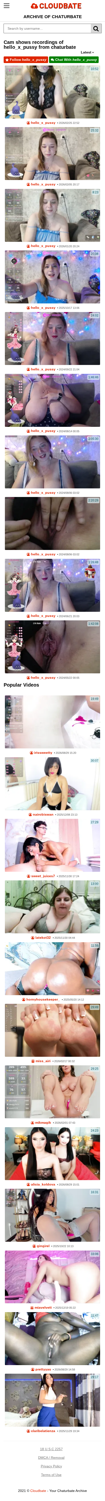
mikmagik (42, 1122)
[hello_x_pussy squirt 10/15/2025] (52, 276)
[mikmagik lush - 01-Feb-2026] (52, 1091)
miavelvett (43, 1307)
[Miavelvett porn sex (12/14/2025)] (52, 1277)
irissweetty (42, 753)
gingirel (43, 1246)
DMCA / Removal (51, 1458)
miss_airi (43, 1061)
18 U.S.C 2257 (51, 1449)
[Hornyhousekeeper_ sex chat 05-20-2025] (52, 968)
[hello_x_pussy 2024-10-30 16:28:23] (52, 338)
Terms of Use (51, 1475)
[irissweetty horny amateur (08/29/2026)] (52, 721)
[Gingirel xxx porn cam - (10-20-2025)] (52, 1215)
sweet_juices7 (42, 876)
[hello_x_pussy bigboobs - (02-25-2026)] (52, 91)
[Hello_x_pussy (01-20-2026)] (52, 215)
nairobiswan (42, 814)
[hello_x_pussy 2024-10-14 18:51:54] (52, 461)
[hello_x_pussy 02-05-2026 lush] (52, 153)
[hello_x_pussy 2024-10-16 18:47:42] (52, 400)
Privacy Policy (51, 1466)
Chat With (75, 60)
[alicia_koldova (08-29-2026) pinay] (52, 1153)
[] (96, 28)
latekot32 (42, 938)
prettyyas (42, 1369)
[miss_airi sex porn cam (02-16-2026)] (52, 1030)
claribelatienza (42, 1431)
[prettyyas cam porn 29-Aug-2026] (52, 1338)
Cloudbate (38, 1491)
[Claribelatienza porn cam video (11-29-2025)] (52, 1400)
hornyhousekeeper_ (42, 999)
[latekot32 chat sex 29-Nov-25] (52, 906)
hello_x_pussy (42, 123)
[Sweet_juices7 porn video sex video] (52, 845)
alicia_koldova (42, 1184)
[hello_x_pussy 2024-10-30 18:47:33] (52, 585)
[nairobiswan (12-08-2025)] (52, 783)
